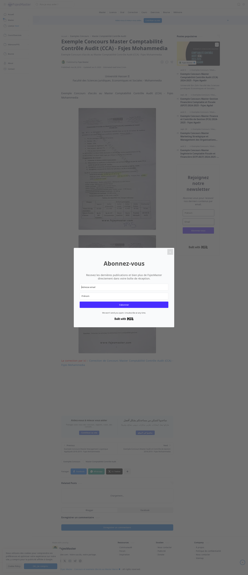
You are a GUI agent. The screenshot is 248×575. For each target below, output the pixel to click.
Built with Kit (124, 318)
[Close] (170, 252)
